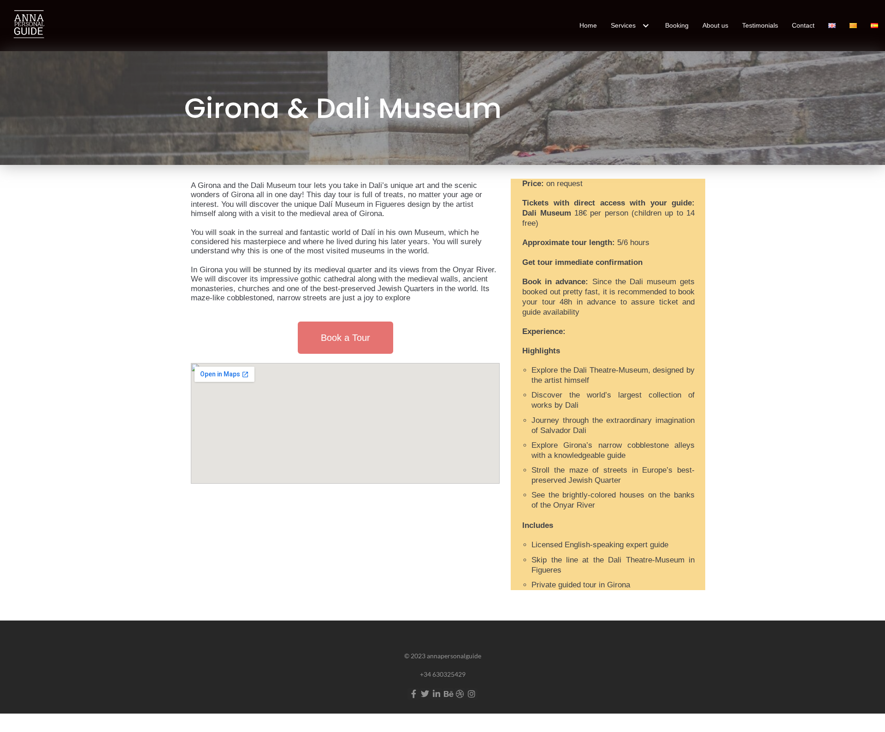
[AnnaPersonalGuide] (27, 25)
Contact (803, 25)
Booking (677, 25)
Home (588, 25)
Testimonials (760, 25)
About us (715, 25)
